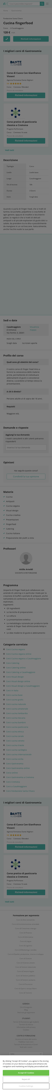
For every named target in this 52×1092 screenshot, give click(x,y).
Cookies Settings (26, 1086)
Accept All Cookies (26, 1073)
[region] (26, 1073)
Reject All (26, 1079)
